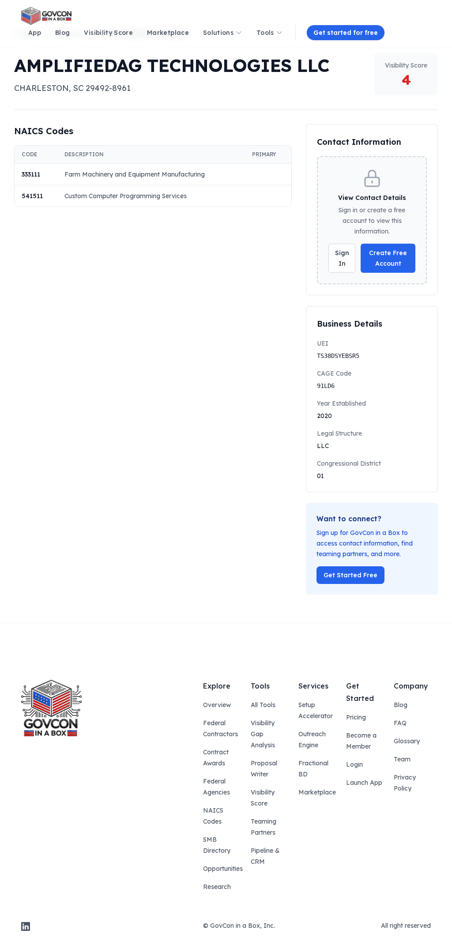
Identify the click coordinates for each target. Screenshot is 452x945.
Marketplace (317, 792)
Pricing (356, 717)
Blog (400, 705)
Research (217, 887)
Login (354, 764)
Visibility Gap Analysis (263, 734)
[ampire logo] (46, 16)
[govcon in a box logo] (51, 708)
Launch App (364, 783)
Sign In (342, 258)
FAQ (400, 723)
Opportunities (223, 869)
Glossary (407, 741)
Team (402, 759)
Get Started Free (350, 575)
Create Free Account (388, 258)
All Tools (263, 705)
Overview (217, 705)
